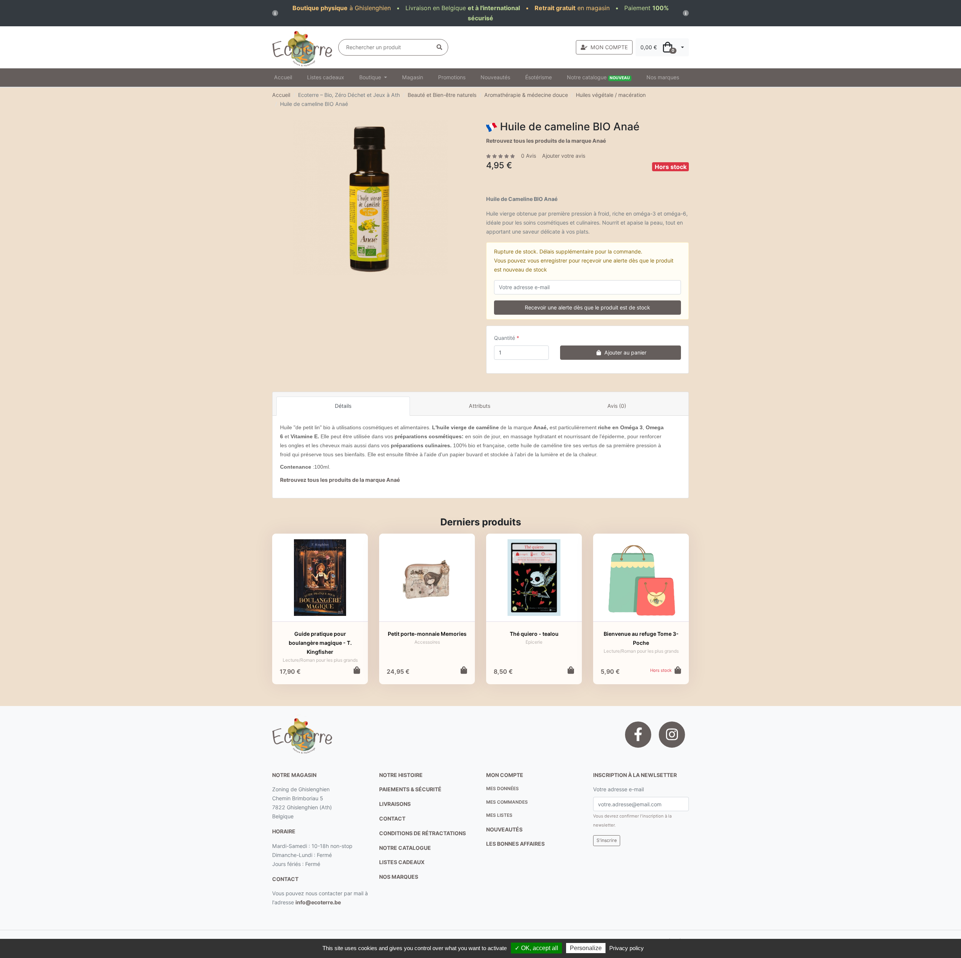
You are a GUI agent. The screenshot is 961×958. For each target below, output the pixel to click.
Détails (343, 406)
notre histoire (401, 775)
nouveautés (504, 829)
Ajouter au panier (625, 352)
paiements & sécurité (410, 789)
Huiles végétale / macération (611, 95)
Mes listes (499, 815)
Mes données (502, 788)
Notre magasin (294, 775)
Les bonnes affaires (515, 843)
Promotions (451, 77)
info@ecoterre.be (318, 902)
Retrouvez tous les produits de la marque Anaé (546, 140)
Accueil (283, 77)
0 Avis (528, 155)
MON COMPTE (609, 47)
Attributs (479, 406)
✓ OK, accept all (536, 948)
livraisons (395, 804)
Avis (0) (616, 406)
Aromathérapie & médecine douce (526, 95)
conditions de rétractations (422, 833)
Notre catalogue (598, 77)
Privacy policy (626, 948)
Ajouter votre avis (563, 155)
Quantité (504, 338)
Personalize (586, 948)
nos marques (398, 877)
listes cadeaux (402, 862)
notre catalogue (405, 848)
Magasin (412, 77)
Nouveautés (495, 77)
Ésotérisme (538, 77)
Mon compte (504, 775)
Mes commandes (507, 802)
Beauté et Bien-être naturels (442, 95)
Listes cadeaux (325, 77)
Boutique (371, 77)
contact (285, 879)
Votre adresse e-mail (618, 789)
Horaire (283, 831)
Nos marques (662, 77)
